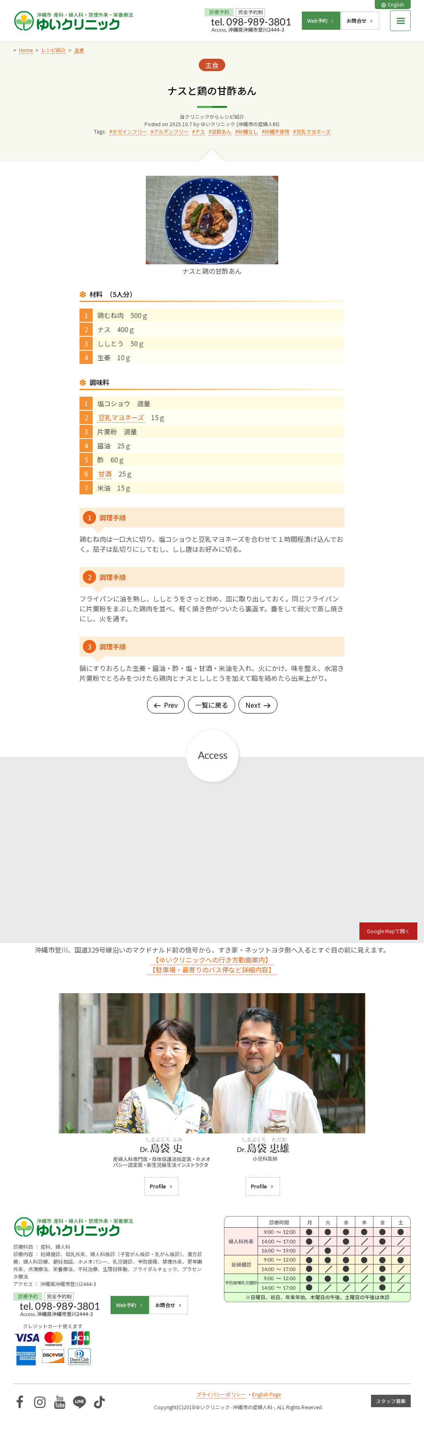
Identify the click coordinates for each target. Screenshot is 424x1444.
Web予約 (317, 20)
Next (253, 705)
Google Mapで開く (388, 930)
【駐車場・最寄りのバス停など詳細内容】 (212, 970)
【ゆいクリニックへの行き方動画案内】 (212, 960)
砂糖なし (248, 131)
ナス (200, 131)
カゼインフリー (129, 131)
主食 (212, 65)
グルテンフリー (171, 131)
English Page (266, 1394)
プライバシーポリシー (221, 1394)
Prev (171, 705)
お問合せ (356, 20)
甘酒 (104, 474)
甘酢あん (221, 131)
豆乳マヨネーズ (313, 131)
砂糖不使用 (277, 131)
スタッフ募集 (391, 1400)
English (396, 4)
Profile (158, 1186)
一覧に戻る (211, 705)
